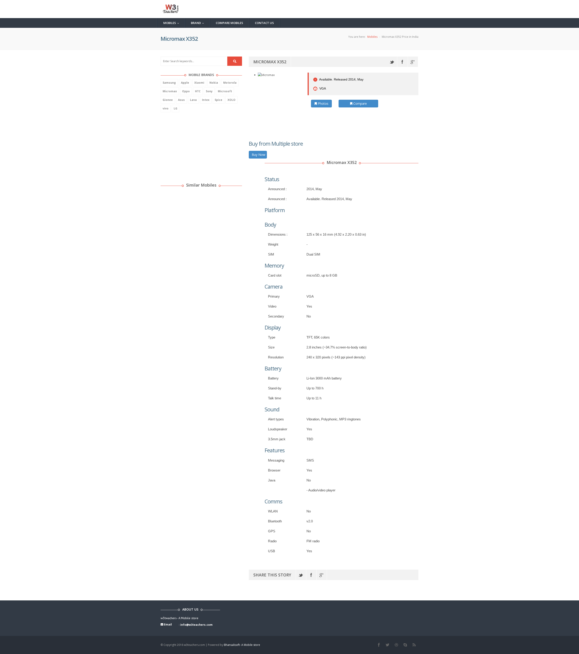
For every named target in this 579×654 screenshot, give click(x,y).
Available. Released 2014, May (340, 79)
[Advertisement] (194, 145)
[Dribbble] (396, 644)
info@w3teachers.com (196, 625)
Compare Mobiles (229, 23)
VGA (322, 88)
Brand (198, 23)
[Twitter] (392, 62)
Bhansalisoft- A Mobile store (242, 645)
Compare (359, 103)
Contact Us (264, 23)
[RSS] (414, 644)
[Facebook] (402, 62)
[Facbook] (379, 644)
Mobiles (172, 23)
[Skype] (405, 644)
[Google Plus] (413, 62)
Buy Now (258, 154)
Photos (322, 103)
